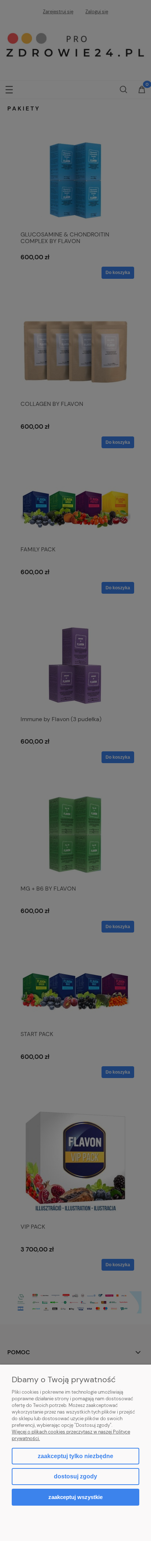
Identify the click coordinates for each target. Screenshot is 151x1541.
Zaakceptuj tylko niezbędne (75, 1456)
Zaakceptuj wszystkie (75, 1497)
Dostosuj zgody (75, 1476)
